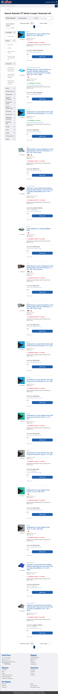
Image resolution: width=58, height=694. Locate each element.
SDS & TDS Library (6, 676)
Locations (4, 687)
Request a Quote (34, 657)
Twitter (32, 673)
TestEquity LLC (31, 693)
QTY (28, 54)
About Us (4, 683)
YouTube (32, 675)
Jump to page (43, 23)
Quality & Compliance (7, 678)
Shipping (32, 662)
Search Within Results (10, 24)
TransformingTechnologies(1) (11, 58)
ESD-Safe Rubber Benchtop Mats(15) (11, 69)
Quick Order (33, 659)
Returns (32, 660)
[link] (30, 27)
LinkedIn (32, 671)
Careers (4, 685)
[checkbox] (6, 36)
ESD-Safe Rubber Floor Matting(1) (11, 76)
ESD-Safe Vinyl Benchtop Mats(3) (11, 82)
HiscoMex (4, 669)
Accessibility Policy (35, 687)
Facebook (33, 669)
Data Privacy (33, 685)
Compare (22, 39)
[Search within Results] (13, 27)
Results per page (24, 23)
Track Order (33, 664)
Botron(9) (10, 44)
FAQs (3, 673)
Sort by (36, 18)
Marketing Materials (7, 675)
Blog (3, 671)
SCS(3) (9, 48)
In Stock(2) (11, 36)
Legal (31, 683)
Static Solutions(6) (11, 52)
